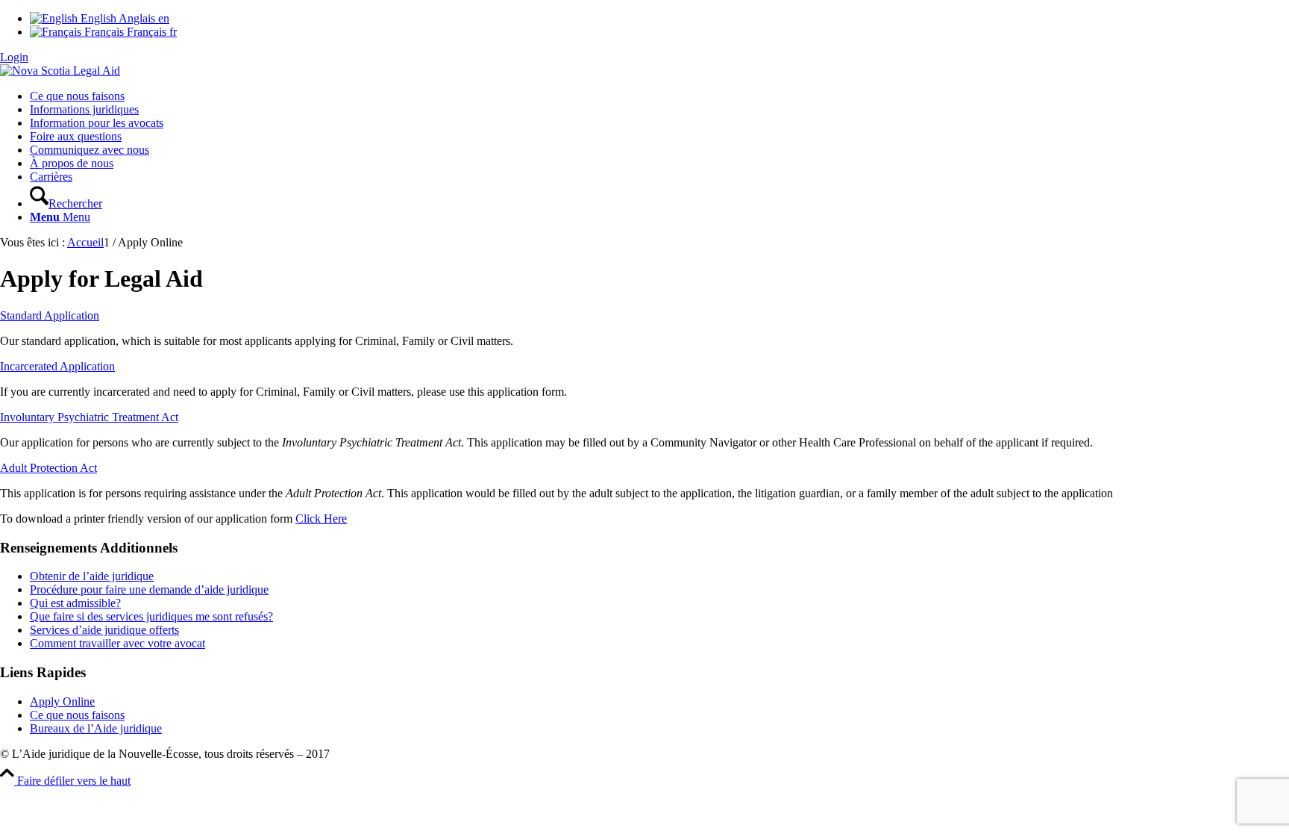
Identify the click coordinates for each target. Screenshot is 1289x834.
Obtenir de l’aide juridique (92, 576)
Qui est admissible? (75, 603)
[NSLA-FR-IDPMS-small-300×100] (60, 70)
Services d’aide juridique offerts (104, 629)
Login (14, 57)
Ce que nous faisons (77, 715)
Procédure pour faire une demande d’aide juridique (149, 589)
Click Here (321, 518)
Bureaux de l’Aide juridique (96, 728)
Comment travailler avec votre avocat (117, 643)
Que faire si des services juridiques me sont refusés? (151, 616)
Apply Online (62, 701)
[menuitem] (659, 96)
